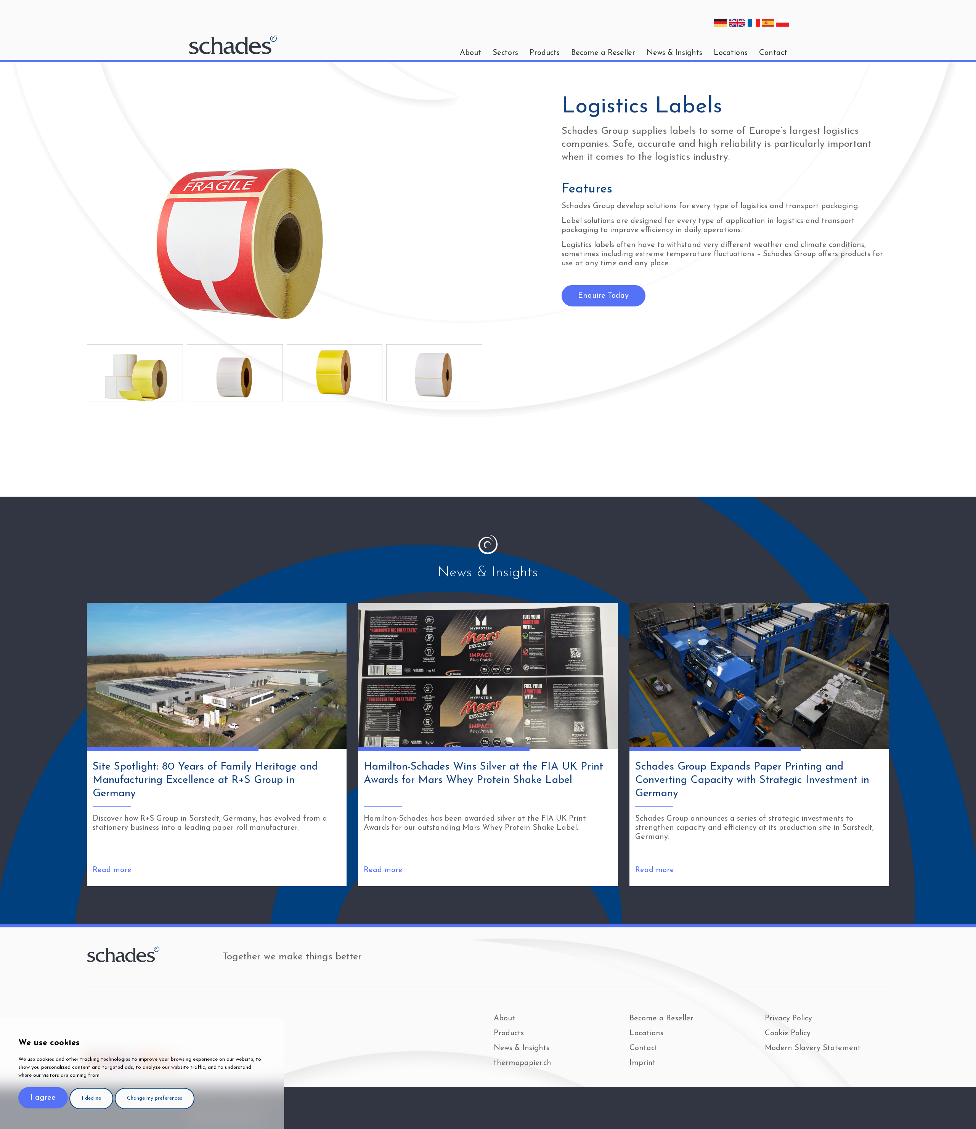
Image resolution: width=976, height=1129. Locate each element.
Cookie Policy (788, 1033)
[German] (720, 23)
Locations (731, 53)
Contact (773, 53)
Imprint (642, 1063)
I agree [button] (43, 1098)
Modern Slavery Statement (813, 1048)
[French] (754, 23)
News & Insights (674, 53)
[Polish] (782, 23)
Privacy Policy (788, 1018)
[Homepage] (233, 44)
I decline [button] (91, 1098)
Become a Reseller (603, 53)
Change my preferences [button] (154, 1098)
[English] (737, 23)
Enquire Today (603, 296)
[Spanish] (768, 23)
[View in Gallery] (135, 373)
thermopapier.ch (522, 1063)
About (504, 1018)
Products (545, 53)
